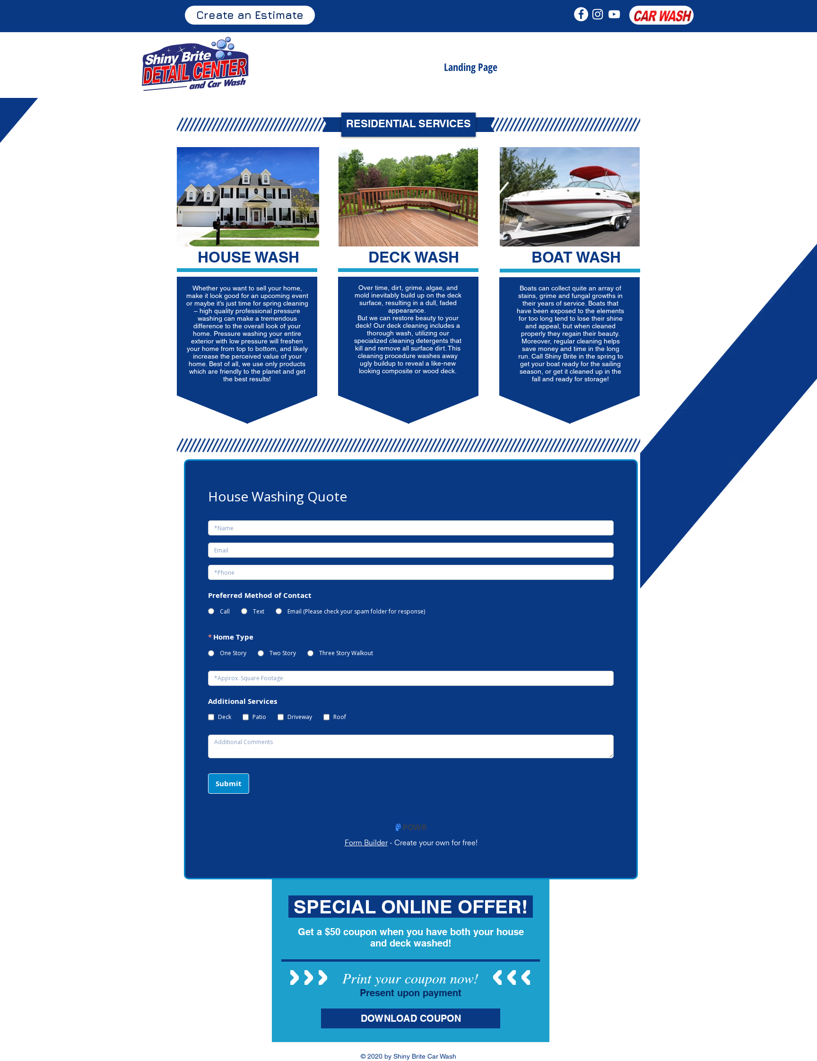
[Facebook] (581, 14)
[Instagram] (598, 14)
